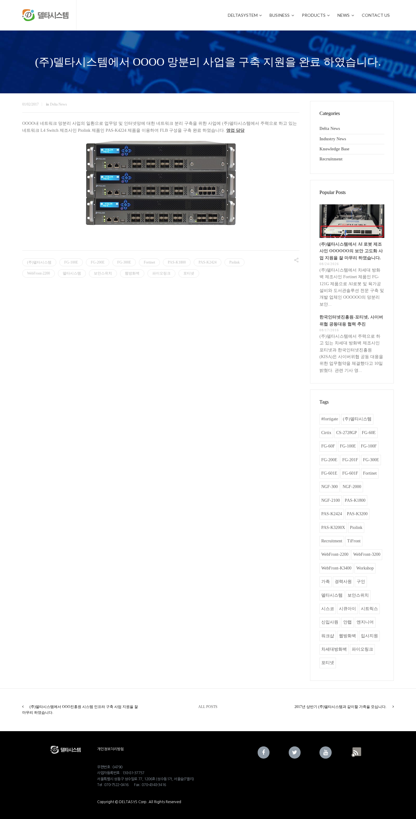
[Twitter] (295, 752)
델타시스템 (72, 273)
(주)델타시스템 (39, 262)
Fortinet (149, 262)
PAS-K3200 (357, 514)
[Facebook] (264, 752)
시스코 (327, 608)
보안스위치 (103, 273)
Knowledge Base (334, 149)
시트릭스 (369, 608)
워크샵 (327, 636)
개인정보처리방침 (110, 749)
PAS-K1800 (177, 262)
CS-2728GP (346, 432)
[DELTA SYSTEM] (45, 15)
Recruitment (331, 159)
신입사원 (329, 622)
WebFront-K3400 (336, 568)
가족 (325, 581)
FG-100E (71, 262)
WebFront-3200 (366, 554)
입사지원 (369, 636)
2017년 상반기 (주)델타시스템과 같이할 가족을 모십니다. (340, 707)
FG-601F (350, 473)
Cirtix (326, 432)
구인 (361, 581)
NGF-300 (329, 486)
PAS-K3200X (333, 527)
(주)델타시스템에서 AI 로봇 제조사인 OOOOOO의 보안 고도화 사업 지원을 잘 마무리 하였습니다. (351, 251)
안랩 (347, 622)
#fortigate (329, 419)
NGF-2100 (330, 500)
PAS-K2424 (208, 262)
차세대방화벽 (334, 649)
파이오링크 (161, 273)
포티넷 (188, 273)
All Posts (207, 707)
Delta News (58, 104)
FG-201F (350, 460)
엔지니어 (365, 622)
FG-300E (124, 262)
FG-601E (329, 473)
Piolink (234, 262)
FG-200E (97, 262)
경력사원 (343, 581)
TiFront (354, 541)
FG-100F (369, 446)
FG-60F (328, 446)
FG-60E (369, 432)
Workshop (365, 568)
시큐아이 (347, 608)
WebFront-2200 (38, 273)
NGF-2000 (352, 486)
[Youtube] (325, 752)
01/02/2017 (30, 104)
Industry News (332, 139)
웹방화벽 (132, 273)
